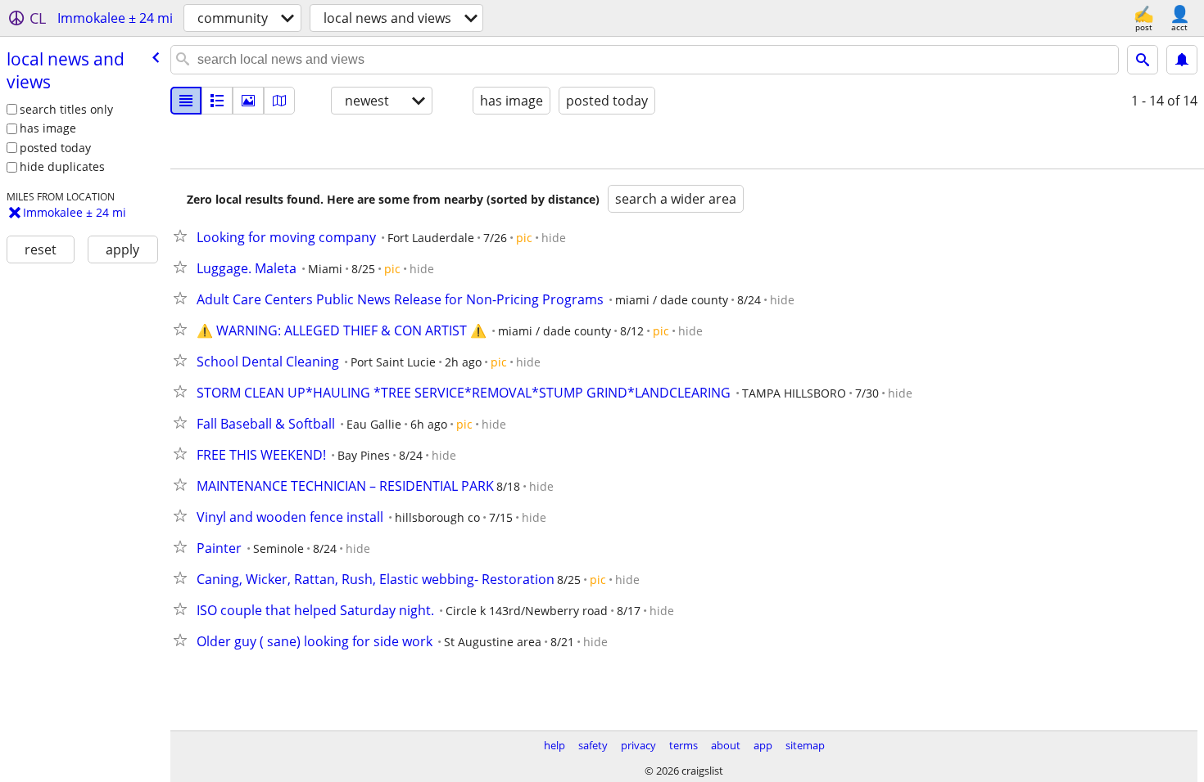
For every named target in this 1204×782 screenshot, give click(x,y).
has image (48, 128)
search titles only (66, 109)
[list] (185, 101)
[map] (279, 101)
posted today (55, 147)
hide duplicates (62, 166)
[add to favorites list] (183, 235)
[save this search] (1181, 59)
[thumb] (217, 101)
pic (524, 237)
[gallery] (248, 101)
